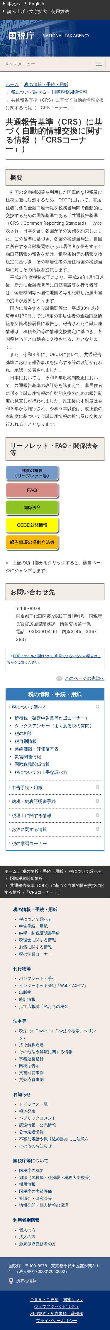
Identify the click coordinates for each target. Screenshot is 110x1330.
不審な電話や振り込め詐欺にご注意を (54, 1139)
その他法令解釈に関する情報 (45, 1051)
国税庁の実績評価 (35, 1191)
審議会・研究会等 (35, 1198)
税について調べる (28, 92)
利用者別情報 (26, 1220)
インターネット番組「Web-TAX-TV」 (53, 985)
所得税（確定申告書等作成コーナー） (52, 718)
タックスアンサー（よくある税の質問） (54, 725)
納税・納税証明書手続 (34, 801)
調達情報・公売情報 (37, 1125)
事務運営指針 (31, 1058)
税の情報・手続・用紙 (46, 84)
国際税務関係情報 (69, 92)
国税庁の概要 (31, 1170)
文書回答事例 (31, 1072)
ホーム (12, 84)
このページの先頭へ (84, 678)
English (36, 3)
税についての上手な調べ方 (41, 772)
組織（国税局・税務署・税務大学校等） (56, 1177)
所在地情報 (26, 1280)
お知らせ (22, 1094)
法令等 (19, 1021)
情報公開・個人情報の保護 (43, 1205)
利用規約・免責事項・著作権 (56, 1313)
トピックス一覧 (33, 1104)
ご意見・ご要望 (44, 1299)
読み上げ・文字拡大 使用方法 (38, 11)
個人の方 (27, 1230)
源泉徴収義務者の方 (37, 1243)
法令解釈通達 (31, 1044)
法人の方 (27, 1236)
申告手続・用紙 (27, 787)
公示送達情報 (31, 1131)
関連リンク (73, 1299)
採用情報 (27, 1184)
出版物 (25, 992)
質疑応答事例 (31, 1079)
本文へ (14, 3)
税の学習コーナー (29, 843)
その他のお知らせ (35, 1146)
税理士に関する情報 (31, 815)
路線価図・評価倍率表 (37, 749)
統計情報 (27, 999)
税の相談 (23, 733)
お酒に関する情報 (29, 829)
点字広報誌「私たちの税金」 (45, 1006)
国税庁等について (30, 1160)
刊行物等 (22, 968)
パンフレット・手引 (37, 978)
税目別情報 (26, 741)
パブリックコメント (37, 1118)
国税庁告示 (29, 1065)
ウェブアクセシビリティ (56, 1306)
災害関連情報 (28, 756)
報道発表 (27, 1111)
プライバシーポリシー (56, 1320)
